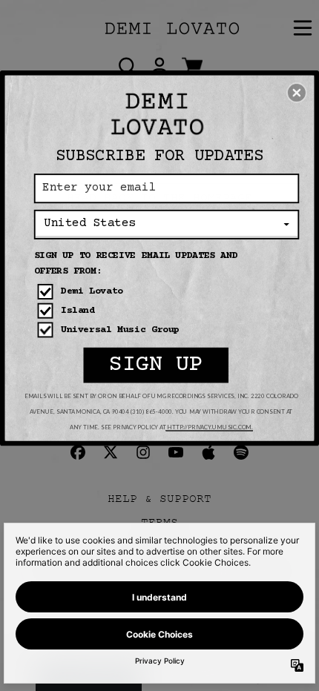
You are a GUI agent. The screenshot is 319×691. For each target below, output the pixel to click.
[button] (297, 93)
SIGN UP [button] (156, 364)
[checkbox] (168, 292)
